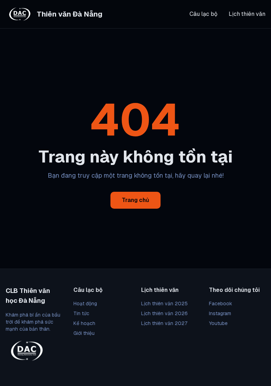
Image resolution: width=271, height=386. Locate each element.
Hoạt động (85, 303)
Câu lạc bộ (203, 14)
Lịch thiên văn (247, 14)
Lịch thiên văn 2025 (164, 303)
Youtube (218, 323)
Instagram (220, 313)
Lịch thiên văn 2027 (164, 323)
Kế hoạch (84, 323)
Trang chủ (135, 200)
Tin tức (81, 313)
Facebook (220, 303)
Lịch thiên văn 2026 (164, 313)
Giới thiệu (84, 333)
